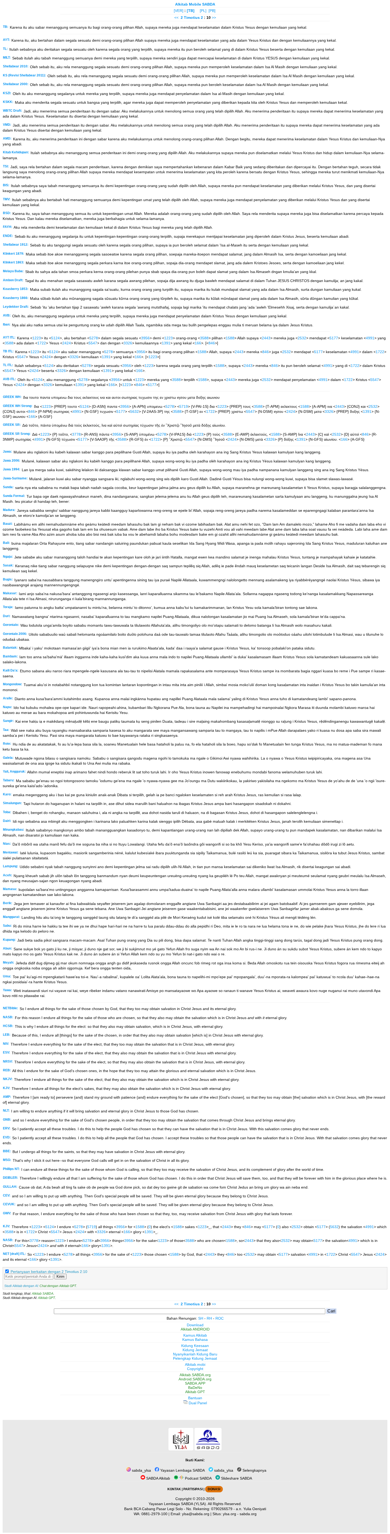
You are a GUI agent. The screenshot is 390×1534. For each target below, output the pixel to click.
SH (200, 1318)
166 (198, 343)
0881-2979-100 (154, 1514)
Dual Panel (197, 1403)
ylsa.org (229, 1514)
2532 (302, 338)
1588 (230, 338)
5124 (55, 338)
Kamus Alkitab (195, 1335)
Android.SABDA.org (195, 1379)
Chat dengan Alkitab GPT (58, 1286)
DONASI (214, 1489)
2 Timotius (190, 17)
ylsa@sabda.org (195, 1514)
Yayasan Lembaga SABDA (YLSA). (178, 1504)
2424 (66, 343)
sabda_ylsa (141, 1470)
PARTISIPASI (193, 1489)
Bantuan (195, 1398)
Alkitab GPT (46, 1297)
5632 (134, 411)
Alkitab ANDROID (195, 1329)
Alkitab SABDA (42, 1293)
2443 (266, 338)
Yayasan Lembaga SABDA (182, 1470)
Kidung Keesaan (195, 1346)
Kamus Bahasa (195, 1339)
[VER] (178, 10)
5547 (93, 343)
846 (212, 343)
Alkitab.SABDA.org (195, 1375)
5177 (334, 338)
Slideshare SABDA (236, 1478)
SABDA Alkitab (157, 1478)
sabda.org (248, 1514)
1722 (41, 343)
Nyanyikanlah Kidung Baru (195, 1354)
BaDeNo (195, 1387)
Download (195, 1325)
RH (209, 1318)
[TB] (190, 10)
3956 (145, 338)
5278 (93, 338)
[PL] (203, 10)
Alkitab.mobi (195, 1364)
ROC (219, 1318)
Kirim (60, 1277)
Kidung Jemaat (195, 1350)
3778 (76, 434)
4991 (370, 338)
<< (176, 17)
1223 (36, 338)
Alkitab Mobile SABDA (195, 4)
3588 (204, 338)
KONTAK (174, 1489)
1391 (166, 343)
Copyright (195, 1369)
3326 (128, 343)
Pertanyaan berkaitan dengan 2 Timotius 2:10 (49, 1271)
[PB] (212, 10)
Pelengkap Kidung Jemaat (195, 1358)
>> (214, 17)
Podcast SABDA (198, 1478)
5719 (183, 406)
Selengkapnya (253, 1470)
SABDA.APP (195, 1383)
